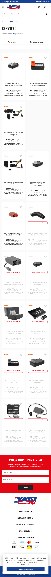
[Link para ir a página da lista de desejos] (39, 7)
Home (4, 22)
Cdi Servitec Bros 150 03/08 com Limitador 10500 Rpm (37, 184)
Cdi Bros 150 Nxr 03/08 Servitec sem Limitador (13, 84)
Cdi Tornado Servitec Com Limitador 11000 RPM (13, 234)
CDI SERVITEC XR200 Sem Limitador (38, 382)
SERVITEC (14, 22)
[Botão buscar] (46, 14)
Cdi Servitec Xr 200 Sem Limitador (13, 382)
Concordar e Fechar (25, 569)
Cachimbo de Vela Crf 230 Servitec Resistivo (37, 234)
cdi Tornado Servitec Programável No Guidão (37, 431)
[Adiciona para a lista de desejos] (21, 58)
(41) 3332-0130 (44, 1)
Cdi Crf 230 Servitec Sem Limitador (38, 283)
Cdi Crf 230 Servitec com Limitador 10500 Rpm (38, 84)
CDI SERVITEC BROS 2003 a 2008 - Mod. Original (13, 332)
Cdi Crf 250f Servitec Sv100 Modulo (13, 183)
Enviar (25, 487)
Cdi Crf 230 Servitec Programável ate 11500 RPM (13, 283)
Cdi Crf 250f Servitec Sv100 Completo (13, 134)
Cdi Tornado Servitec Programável (13, 431)
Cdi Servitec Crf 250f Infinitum (37, 332)
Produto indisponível (38, 223)
